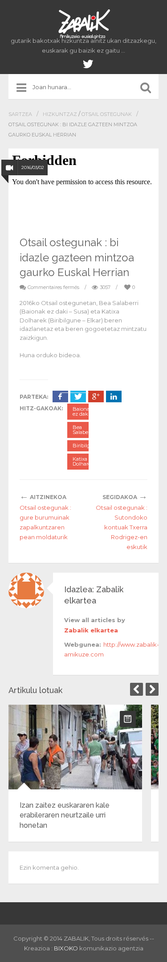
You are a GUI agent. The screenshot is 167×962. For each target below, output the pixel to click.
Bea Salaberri (83, 429)
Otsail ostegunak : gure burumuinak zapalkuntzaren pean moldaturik (45, 522)
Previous (136, 689)
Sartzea (20, 114)
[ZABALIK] (83, 24)
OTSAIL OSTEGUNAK (106, 114)
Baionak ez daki (83, 411)
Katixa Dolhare (82, 461)
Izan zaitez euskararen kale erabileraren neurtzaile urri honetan (65, 815)
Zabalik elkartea (91, 630)
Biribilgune (86, 445)
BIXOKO (66, 948)
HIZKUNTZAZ (60, 114)
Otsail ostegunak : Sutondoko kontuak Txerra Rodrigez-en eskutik (121, 527)
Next (152, 689)
